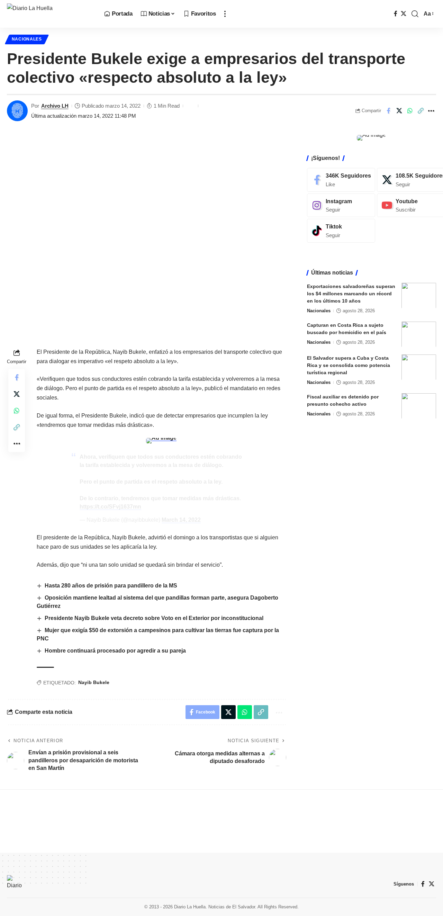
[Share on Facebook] (388, 110)
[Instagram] (341, 205)
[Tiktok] (341, 231)
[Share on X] (399, 110)
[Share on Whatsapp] (410, 110)
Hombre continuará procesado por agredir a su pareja (115, 651)
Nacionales (27, 39)
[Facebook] (395, 13)
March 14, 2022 (181, 520)
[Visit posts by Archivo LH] (17, 110)
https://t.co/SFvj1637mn (110, 507)
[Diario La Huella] (50, 13)
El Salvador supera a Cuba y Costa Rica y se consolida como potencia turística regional (348, 365)
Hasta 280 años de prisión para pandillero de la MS (111, 586)
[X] (403, 13)
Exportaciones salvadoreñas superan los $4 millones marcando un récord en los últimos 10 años (351, 293)
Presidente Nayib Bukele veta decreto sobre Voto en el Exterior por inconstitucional (154, 618)
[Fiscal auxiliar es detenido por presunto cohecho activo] (418, 406)
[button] (225, 14)
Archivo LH (55, 106)
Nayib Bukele (93, 682)
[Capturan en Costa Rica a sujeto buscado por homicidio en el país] (418, 334)
